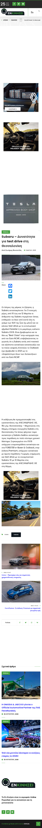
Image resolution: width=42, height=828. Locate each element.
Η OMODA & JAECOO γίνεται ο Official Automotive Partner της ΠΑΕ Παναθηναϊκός (21, 707)
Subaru (16, 535)
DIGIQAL (27, 824)
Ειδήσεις (14, 20)
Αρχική (5, 20)
